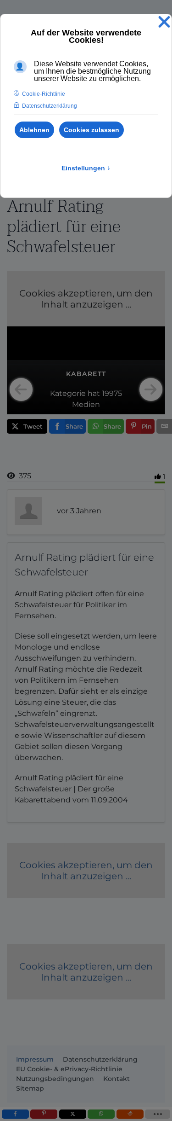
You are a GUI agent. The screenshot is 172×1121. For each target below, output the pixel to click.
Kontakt (116, 1079)
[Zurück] (21, 389)
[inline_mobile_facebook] (15, 1114)
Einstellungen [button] (86, 168)
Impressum (35, 1059)
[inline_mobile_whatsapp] (101, 1114)
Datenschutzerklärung (100, 1059)
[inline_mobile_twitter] (72, 1114)
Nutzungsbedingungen (55, 1079)
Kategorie (68, 393)
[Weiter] (150, 389)
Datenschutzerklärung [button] (49, 106)
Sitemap (30, 1088)
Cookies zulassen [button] (91, 130)
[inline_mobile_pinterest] (43, 1114)
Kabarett (86, 374)
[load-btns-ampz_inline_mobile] (157, 1114)
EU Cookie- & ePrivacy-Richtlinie (69, 1069)
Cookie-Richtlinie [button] (43, 94)
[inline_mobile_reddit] (130, 1114)
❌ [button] (164, 22)
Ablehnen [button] (34, 130)
